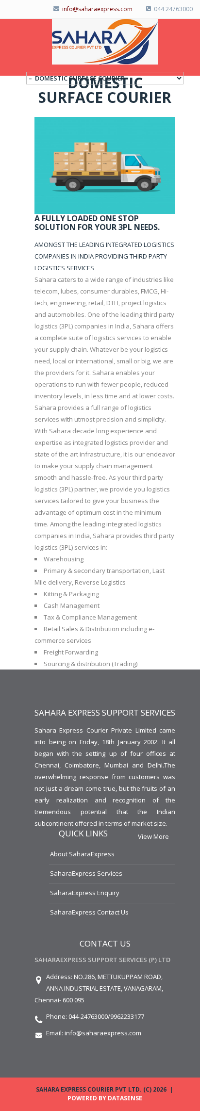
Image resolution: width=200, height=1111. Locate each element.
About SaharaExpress (82, 854)
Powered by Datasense (104, 1098)
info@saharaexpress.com (103, 1033)
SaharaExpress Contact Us (89, 912)
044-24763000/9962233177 (106, 1016)
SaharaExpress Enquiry (84, 892)
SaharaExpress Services (86, 873)
